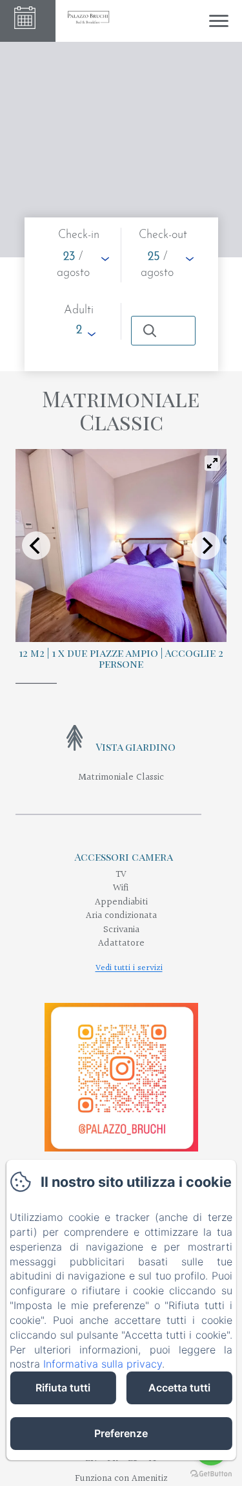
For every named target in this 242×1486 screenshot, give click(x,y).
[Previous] (36, 545)
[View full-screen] (212, 463)
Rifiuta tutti (62, 1387)
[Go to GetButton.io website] (211, 1473)
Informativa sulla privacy (102, 1363)
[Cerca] (163, 330)
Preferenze (121, 1433)
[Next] (206, 545)
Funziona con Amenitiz (121, 1478)
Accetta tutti (179, 1387)
